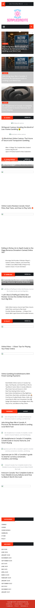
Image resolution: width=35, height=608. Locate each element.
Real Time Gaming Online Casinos (15, 391)
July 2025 (4, 563)
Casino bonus (5, 530)
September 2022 (6, 583)
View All (28, 117)
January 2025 (5, 580)
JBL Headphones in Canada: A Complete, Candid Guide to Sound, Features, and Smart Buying (17, 108)
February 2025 (6, 577)
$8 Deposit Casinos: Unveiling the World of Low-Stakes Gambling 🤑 (17, 128)
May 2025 (4, 569)
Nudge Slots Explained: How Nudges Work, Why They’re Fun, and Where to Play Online (19, 402)
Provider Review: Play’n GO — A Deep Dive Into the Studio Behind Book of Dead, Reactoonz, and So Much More (16, 280)
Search (31, 26)
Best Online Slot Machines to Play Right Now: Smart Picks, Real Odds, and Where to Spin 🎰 (19, 394)
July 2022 (4, 586)
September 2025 (6, 560)
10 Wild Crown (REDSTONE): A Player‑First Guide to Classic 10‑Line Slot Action (18, 265)
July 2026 (4, 549)
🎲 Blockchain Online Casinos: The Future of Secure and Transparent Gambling (17, 139)
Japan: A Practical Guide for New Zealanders (18, 151)
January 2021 (5, 592)
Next (32, 33)
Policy (3, 538)
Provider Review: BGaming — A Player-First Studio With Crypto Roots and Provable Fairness (19, 312)
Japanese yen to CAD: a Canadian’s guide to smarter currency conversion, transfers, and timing (16, 456)
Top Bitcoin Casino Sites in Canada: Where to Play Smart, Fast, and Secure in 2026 (18, 388)
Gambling (4, 533)
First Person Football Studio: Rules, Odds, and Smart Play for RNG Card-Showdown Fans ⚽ (19, 398)
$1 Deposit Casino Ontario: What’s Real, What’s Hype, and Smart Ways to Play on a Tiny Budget (17, 163)
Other (3, 536)
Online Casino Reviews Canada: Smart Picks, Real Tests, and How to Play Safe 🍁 (17, 207)
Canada (5, 73)
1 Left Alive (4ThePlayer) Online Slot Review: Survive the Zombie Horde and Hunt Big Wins (16, 297)
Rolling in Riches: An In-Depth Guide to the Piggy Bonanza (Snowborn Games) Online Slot (17, 250)
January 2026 (5, 555)
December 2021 (6, 589)
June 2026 (4, 552)
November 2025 (6, 558)
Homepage (9, 604)
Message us (24, 606)
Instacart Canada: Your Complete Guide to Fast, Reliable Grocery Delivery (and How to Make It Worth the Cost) (17, 475)
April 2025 (4, 572)
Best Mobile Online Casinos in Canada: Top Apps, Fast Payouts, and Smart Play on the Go (19, 384)
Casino (3, 527)
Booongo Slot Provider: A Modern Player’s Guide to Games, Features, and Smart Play (18, 261)
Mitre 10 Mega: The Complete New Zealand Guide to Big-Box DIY (18, 148)
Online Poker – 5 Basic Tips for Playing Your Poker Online (15, 347)
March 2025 (5, 575)
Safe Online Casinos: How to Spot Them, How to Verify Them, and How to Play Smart (19, 308)
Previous (29, 33)
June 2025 (4, 566)
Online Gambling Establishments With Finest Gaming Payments (15, 374)
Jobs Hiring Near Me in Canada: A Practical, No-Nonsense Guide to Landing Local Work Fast (14, 78)
